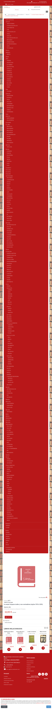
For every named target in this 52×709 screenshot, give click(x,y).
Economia (8, 122)
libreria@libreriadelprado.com (33, 2)
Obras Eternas (10, 23)
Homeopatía (10, 405)
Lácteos (9, 200)
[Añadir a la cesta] (8, 649)
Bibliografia (10, 128)
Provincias (9, 534)
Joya (8, 29)
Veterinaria (10, 111)
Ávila (9, 337)
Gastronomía (9, 176)
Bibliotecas (10, 130)
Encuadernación (11, 134)
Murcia (8, 372)
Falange (9, 239)
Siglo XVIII (9, 220)
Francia (9, 153)
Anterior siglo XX (11, 224)
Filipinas (9, 91)
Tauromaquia (9, 424)
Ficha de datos (8, 622)
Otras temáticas (10, 465)
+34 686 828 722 (43, 2)
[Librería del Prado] (7, 7)
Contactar (13, 1)
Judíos (7, 249)
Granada (10, 296)
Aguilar (8, 21)
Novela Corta (10, 259)
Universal (9, 230)
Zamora (10, 353)
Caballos (9, 479)
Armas (8, 469)
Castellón (10, 382)
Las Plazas (9, 438)
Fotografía (10, 76)
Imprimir (7, 620)
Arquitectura (10, 66)
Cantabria (9, 321)
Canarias (9, 319)
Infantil (9, 265)
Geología (9, 101)
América (8, 52)
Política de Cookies (8, 684)
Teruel (9, 310)
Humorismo (10, 275)
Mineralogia (10, 107)
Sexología (9, 146)
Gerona (10, 363)
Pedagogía (9, 514)
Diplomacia (10, 243)
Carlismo (9, 232)
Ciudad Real (11, 326)
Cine (8, 481)
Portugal (9, 161)
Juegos (8, 506)
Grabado (9, 78)
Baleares (9, 317)
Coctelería (10, 190)
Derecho (8, 116)
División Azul (10, 245)
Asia (7, 89)
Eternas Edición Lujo (12, 25)
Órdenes (9, 237)
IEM (7, 395)
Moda (7, 414)
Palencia (10, 343)
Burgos (9, 339)
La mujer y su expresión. (31, 631)
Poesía (8, 277)
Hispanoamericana (11, 261)
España (8, 286)
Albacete (10, 324)
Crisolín (9, 35)
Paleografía (10, 142)
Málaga (10, 302)
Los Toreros (10, 432)
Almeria (10, 290)
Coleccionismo (30, 662)
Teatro (8, 279)
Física (8, 99)
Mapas (7, 530)
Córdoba (10, 294)
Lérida (9, 361)
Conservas (9, 196)
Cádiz (9, 292)
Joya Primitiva (10, 27)
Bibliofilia (9, 126)
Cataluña (9, 356)
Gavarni (8, 525)
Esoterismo (10, 495)
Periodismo (9, 418)
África (7, 50)
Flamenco (8, 167)
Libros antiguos (30, 660)
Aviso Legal (6, 682)
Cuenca (9, 329)
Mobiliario (9, 74)
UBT (7, 450)
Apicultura (9, 208)
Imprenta (9, 140)
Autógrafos (10, 281)
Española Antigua (11, 253)
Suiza (8, 165)
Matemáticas (10, 105)
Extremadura (10, 366)
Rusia (8, 163)
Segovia (10, 347)
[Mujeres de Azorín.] (43, 639)
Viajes (7, 457)
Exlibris (9, 138)
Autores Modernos (11, 44)
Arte (7, 58)
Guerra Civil (10, 228)
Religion (8, 422)
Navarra (9, 374)
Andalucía (9, 288)
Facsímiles (9, 216)
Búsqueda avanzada (35, 9)
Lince (8, 46)
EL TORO (9, 430)
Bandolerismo (10, 118)
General (9, 60)
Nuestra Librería (7, 678)
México (8, 54)
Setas (8, 206)
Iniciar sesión (37, 7)
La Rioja (9, 370)
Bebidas (9, 188)
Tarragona (10, 359)
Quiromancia (10, 516)
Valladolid (10, 351)
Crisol (8, 33)
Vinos (8, 185)
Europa (7, 149)
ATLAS (7, 544)
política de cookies (40, 703)
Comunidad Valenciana (13, 376)
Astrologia (10, 467)
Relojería (9, 83)
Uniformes (9, 411)
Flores (7, 527)
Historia (8, 222)
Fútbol (9, 491)
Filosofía (8, 171)
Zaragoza (10, 312)
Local (7, 284)
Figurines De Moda (10, 547)
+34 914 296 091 (43, 1)
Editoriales (10, 132)
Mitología (9, 241)
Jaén (9, 300)
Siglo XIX (9, 218)
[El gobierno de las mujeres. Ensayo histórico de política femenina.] (9, 640)
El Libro (8, 124)
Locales (9, 204)
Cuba (8, 485)
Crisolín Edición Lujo (12, 37)
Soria (9, 349)
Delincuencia (10, 120)
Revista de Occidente (12, 518)
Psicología (9, 407)
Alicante (10, 380)
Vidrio (8, 87)
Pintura (9, 81)
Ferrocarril (10, 497)
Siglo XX (9, 226)
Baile (8, 473)
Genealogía (10, 500)
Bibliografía (10, 212)
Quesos (8, 202)
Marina (8, 399)
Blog (10, 1)
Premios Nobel (10, 42)
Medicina (8, 401)
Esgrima (10, 489)
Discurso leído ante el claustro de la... (20, 632)
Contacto (6, 676)
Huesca (9, 308)
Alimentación (10, 179)
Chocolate (9, 194)
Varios (8, 436)
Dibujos (8, 551)
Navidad (9, 512)
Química (9, 109)
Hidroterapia (10, 403)
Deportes (9, 487)
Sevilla (10, 304)
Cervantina (10, 257)
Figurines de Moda (31, 666)
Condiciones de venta (8, 680)
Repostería (10, 198)
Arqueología (10, 62)
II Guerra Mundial (11, 234)
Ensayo (8, 136)
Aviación (9, 471)
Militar (8, 409)
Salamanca (11, 345)
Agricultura (10, 95)
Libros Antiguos (9, 19)
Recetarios (9, 177)
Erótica (8, 145)
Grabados (7, 523)
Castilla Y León (11, 335)
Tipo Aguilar (10, 48)
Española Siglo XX (11, 255)
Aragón (9, 306)
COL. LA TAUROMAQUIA (12, 448)
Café (8, 192)
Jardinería (9, 103)
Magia (8, 520)
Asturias (9, 314)
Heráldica (9, 504)
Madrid (8, 387)
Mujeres (9, 508)
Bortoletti (29, 668)
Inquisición (10, 247)
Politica (8, 420)
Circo (8, 483)
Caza (7, 114)
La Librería (6, 1)
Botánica (9, 97)
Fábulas (9, 269)
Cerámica (9, 70)
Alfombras (9, 64)
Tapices (9, 85)
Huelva (9, 298)
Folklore (8, 173)
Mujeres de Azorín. (43, 631)
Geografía (9, 463)
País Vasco (9, 384)
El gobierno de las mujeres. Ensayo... (9, 632)
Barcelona (10, 357)
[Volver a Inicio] (5, 14)
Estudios (9, 267)
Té (7, 214)
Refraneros (10, 271)
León (9, 341)
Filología (8, 169)
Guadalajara (11, 331)
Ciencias (8, 93)
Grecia (8, 159)
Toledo (9, 333)
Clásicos (9, 273)
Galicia (8, 368)
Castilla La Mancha (12, 323)
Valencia (10, 378)
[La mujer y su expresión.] (31, 639)
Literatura (9, 251)
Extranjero (10, 461)
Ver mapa (29, 681)
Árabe (7, 56)
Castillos (9, 68)
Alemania (9, 151)
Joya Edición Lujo (11, 31)
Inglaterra (10, 155)
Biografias (9, 477)
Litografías (9, 549)
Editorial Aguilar (30, 671)
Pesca (9, 493)
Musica (7, 416)
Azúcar (8, 181)
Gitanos (9, 502)
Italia (8, 157)
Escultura (9, 72)
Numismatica (10, 510)
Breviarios (9, 39)
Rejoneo (9, 440)
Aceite (8, 210)
